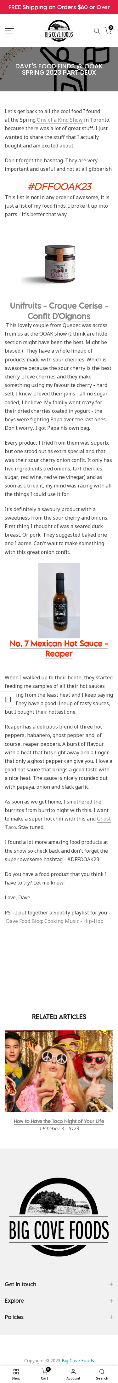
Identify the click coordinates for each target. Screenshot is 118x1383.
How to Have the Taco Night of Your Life (59, 1121)
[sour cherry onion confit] (59, 262)
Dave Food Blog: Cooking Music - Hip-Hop (55, 921)
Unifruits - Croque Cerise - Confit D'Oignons (59, 310)
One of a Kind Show (59, 119)
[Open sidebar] (8, 699)
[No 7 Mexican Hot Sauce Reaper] (59, 600)
